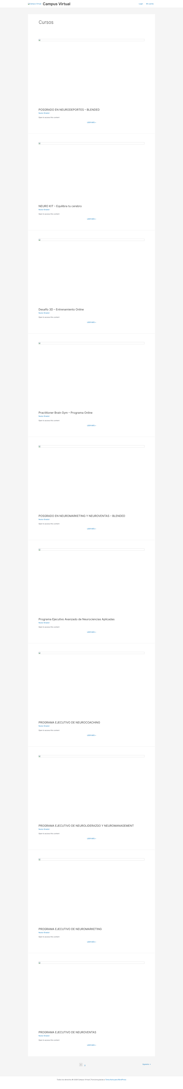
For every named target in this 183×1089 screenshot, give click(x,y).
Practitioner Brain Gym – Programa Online (65, 412)
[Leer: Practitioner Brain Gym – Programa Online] (91, 375)
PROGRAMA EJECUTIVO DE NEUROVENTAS (67, 1032)
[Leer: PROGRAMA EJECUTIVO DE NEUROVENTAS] (91, 995)
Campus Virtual (56, 4)
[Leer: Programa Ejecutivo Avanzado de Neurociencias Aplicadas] (91, 582)
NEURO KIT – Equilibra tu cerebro (60, 206)
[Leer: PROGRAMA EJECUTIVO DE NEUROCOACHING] (91, 685)
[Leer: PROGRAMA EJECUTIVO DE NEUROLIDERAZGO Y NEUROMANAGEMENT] (91, 788)
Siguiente (146, 1064)
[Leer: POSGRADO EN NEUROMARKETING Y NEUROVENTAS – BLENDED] (91, 478)
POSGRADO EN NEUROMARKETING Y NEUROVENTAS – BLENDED (82, 516)
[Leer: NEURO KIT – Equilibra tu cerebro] (91, 172)
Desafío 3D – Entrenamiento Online (61, 309)
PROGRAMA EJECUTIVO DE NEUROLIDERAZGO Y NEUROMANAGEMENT (86, 825)
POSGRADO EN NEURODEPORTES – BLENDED (69, 109)
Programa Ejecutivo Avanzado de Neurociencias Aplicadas (77, 619)
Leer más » (91, 122)
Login (141, 4)
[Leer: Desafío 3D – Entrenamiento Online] (91, 272)
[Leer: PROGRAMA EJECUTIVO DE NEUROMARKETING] (91, 891)
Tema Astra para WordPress (115, 1080)
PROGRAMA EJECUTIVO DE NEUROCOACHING (69, 722)
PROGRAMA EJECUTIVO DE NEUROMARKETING (70, 929)
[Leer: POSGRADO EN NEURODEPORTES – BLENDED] (91, 72)
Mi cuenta (149, 4)
